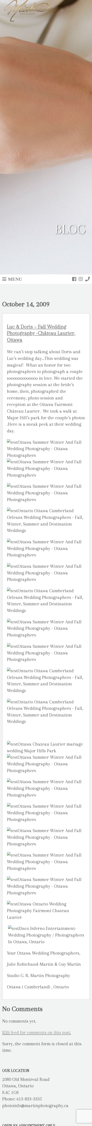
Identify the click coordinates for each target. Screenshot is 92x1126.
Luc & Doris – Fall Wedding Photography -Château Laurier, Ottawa (41, 333)
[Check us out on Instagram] (81, 279)
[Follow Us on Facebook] (74, 279)
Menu (15, 279)
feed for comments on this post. (36, 1032)
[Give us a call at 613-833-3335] (87, 279)
